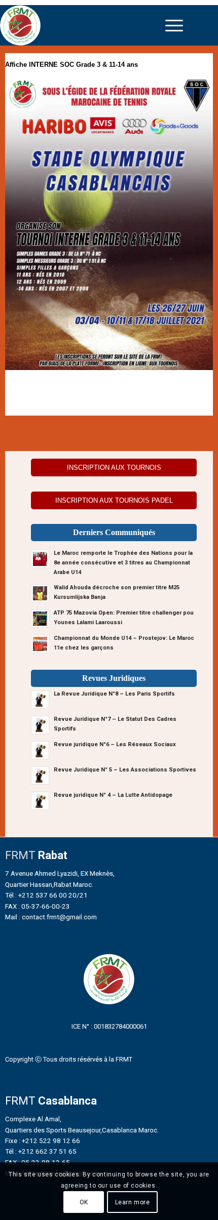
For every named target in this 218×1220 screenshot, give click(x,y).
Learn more (132, 1202)
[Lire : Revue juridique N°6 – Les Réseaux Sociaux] (40, 750)
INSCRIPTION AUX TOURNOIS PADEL (114, 500)
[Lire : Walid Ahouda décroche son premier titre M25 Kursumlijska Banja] (40, 593)
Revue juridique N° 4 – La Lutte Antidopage (113, 795)
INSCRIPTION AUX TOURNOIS (114, 467)
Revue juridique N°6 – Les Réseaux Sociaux (115, 744)
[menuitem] (174, 25)
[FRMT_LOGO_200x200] (83, 25)
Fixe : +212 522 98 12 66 (42, 1140)
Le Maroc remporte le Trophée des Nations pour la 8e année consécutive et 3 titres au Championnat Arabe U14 (123, 563)
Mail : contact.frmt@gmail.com (51, 917)
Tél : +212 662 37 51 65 (41, 1151)
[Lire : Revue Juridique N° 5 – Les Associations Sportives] (40, 775)
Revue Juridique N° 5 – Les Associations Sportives (125, 769)
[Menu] (174, 25)
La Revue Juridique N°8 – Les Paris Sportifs (114, 693)
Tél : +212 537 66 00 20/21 (46, 895)
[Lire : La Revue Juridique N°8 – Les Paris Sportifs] (40, 699)
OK (84, 1202)
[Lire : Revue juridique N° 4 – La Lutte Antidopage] (40, 801)
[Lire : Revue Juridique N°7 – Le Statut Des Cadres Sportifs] (40, 725)
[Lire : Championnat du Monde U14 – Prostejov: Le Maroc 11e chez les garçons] (40, 644)
